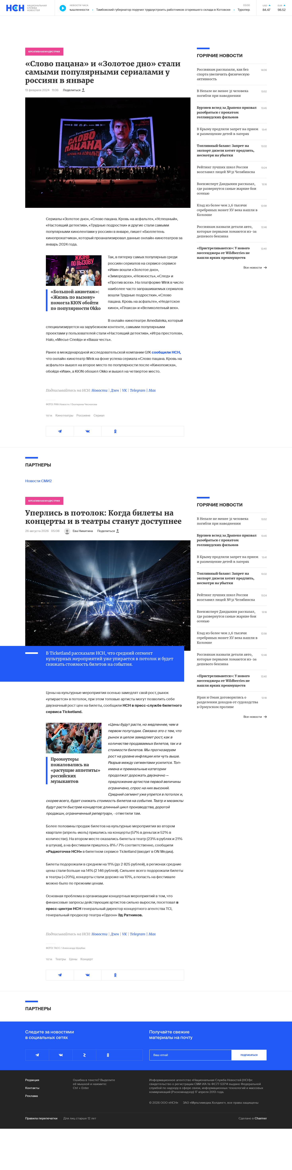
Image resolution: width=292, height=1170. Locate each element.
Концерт (86, 959)
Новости (99, 390)
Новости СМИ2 (38, 481)
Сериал (99, 415)
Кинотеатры (64, 415)
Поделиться (71, 90)
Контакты (32, 1088)
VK (124, 390)
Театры (60, 959)
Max (152, 390)
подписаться (249, 1055)
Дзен (115, 390)
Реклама (31, 1096)
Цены (73, 959)
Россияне (83, 415)
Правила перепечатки (41, 1118)
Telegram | (139, 390)
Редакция (32, 1080)
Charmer (261, 1118)
